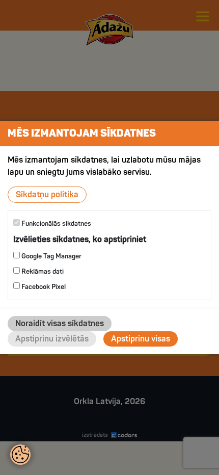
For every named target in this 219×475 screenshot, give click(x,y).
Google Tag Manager (50, 256)
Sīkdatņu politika (47, 195)
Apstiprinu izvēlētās (52, 339)
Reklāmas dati (42, 272)
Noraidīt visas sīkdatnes (59, 324)
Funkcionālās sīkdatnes (55, 224)
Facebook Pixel (43, 287)
